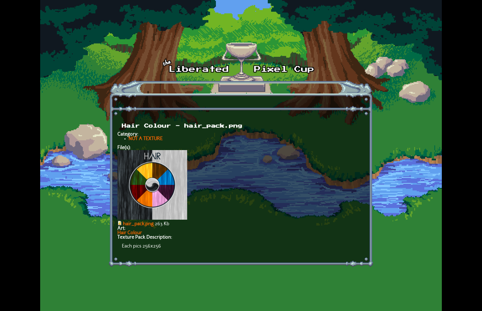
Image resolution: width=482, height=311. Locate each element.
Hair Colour (129, 233)
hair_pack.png (138, 224)
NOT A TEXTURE (146, 139)
